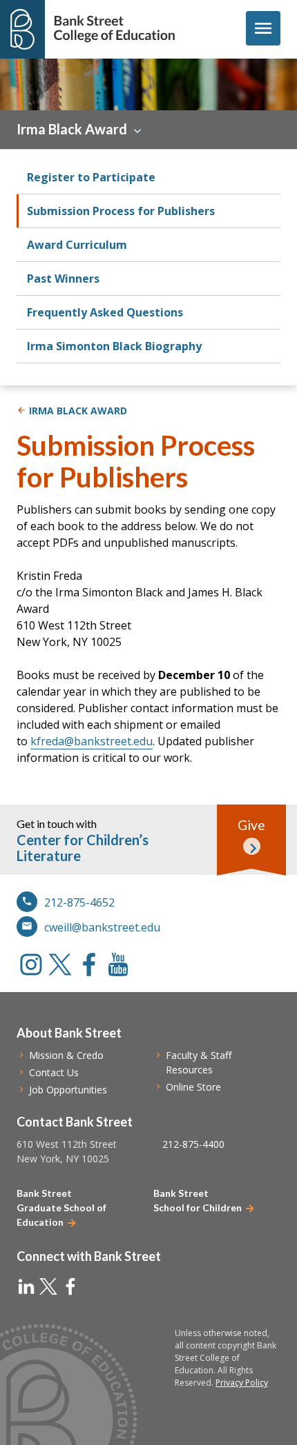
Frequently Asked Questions (105, 312)
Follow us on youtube (118, 964)
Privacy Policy (241, 1382)
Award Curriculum (77, 244)
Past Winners (63, 278)
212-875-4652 (79, 902)
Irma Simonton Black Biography (114, 346)
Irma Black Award (72, 129)
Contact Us (54, 1072)
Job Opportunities (68, 1089)
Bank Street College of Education (114, 29)
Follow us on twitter (60, 964)
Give (251, 825)
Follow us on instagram (31, 964)
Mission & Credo (66, 1055)
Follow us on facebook (89, 964)
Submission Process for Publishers (121, 211)
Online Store (193, 1086)
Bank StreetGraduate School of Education (61, 1207)
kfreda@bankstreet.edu (91, 741)
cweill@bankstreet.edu (102, 927)
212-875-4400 (193, 1144)
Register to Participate (91, 177)
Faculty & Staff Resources (198, 1062)
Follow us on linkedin (26, 1286)
